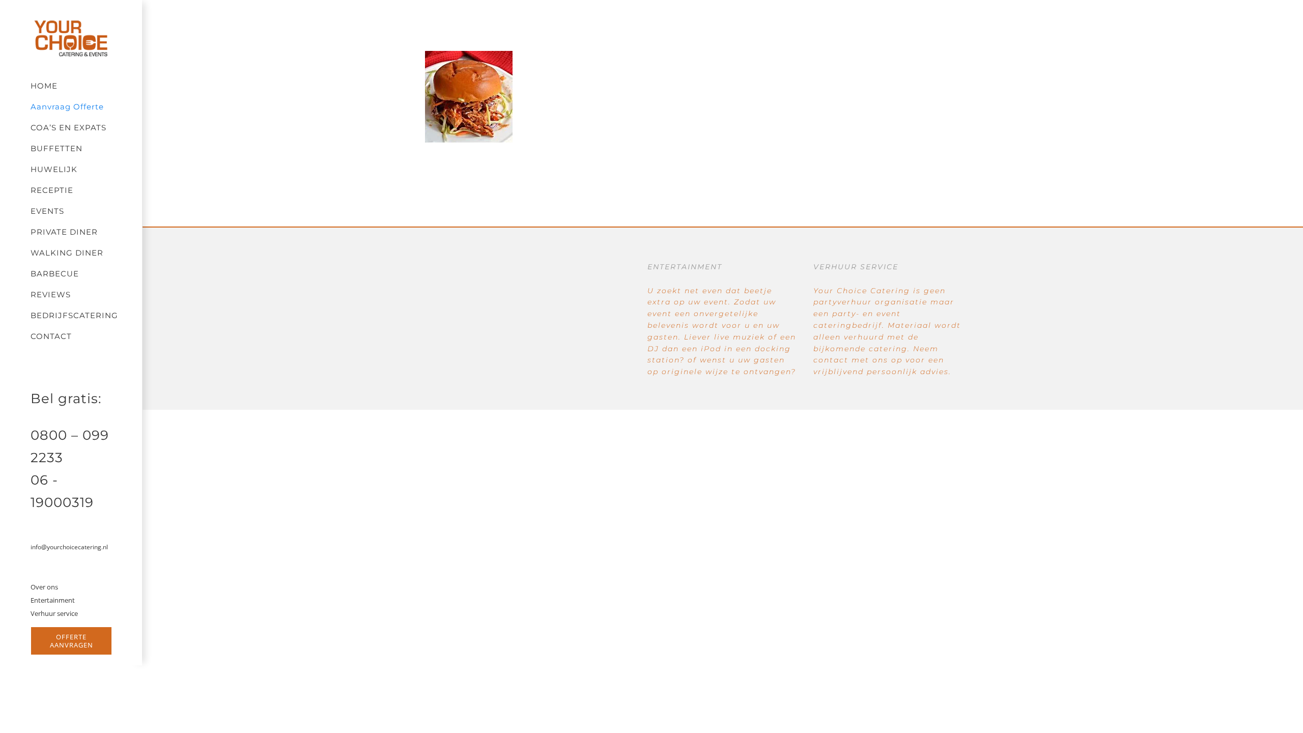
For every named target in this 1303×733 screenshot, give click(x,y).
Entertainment (53, 600)
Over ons (44, 586)
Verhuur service (54, 613)
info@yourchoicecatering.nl (69, 547)
